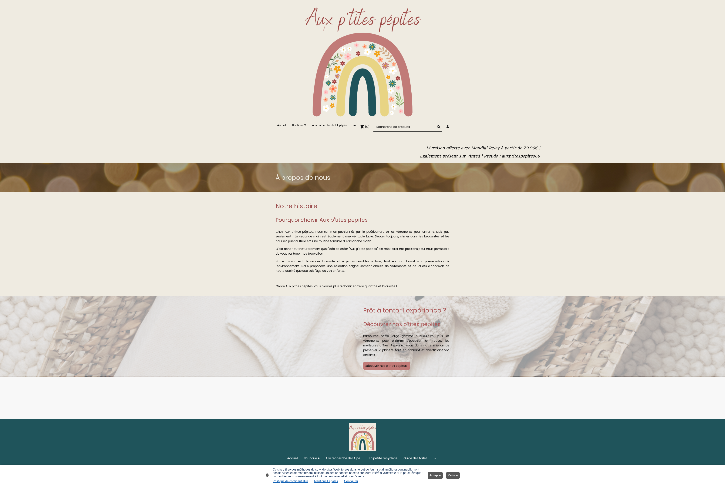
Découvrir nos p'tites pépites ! (386, 366)
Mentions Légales (326, 481)
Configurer (351, 481)
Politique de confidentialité (290, 481)
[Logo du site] (362, 59)
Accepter (435, 475)
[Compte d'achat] (448, 126)
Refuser (453, 475)
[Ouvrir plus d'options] (354, 125)
